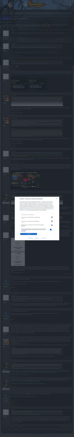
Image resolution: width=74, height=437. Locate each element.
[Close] (57, 199)
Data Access (37, 238)
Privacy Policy (43, 238)
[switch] (51, 217)
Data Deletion (30, 238)
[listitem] (37, 214)
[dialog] (37, 218)
